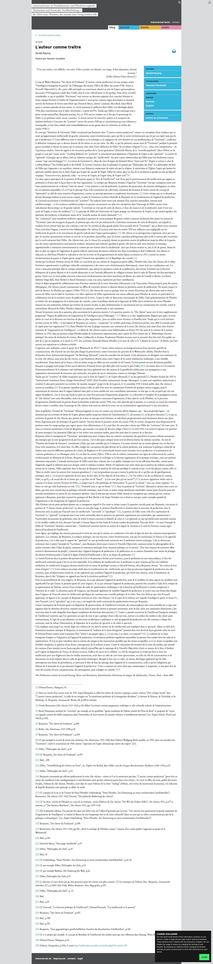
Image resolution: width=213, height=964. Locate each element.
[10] (62, 190)
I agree (204, 957)
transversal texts (161, 22)
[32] (119, 511)
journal (124, 27)
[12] (73, 211)
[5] (53, 139)
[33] (133, 555)
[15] (135, 258)
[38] (144, 634)
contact (175, 22)
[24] (56, 387)
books (145, 27)
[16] (86, 290)
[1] (36, 687)
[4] (48, 129)
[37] (116, 612)
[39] (118, 670)
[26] (142, 414)
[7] (65, 161)
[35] (110, 576)
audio (165, 27)
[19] (100, 348)
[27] (165, 414)
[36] (175, 598)
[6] (142, 147)
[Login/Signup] (209, 3)
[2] (55, 89)
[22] (128, 377)
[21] (105, 377)
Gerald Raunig (154, 73)
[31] (114, 486)
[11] (141, 193)
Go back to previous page (49, 35)
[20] (142, 366)
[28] (129, 429)
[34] (52, 569)
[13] (120, 215)
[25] (127, 414)
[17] (118, 316)
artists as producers (157, 118)
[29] (136, 479)
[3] (86, 100)
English (150, 105)
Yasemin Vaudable (156, 85)
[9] (128, 175)
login (80, 958)
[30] (78, 486)
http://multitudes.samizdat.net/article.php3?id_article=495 (100, 945)
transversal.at (43, 958)
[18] (67, 326)
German (150, 101)
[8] (91, 161)
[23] (147, 377)
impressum (59, 958)
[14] (119, 233)
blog (112, 27)
